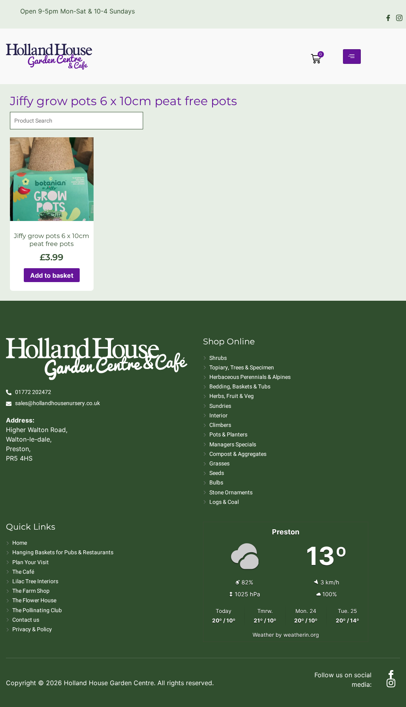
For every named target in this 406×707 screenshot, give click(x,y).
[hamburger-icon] (352, 56)
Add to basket (51, 275)
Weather (263, 635)
